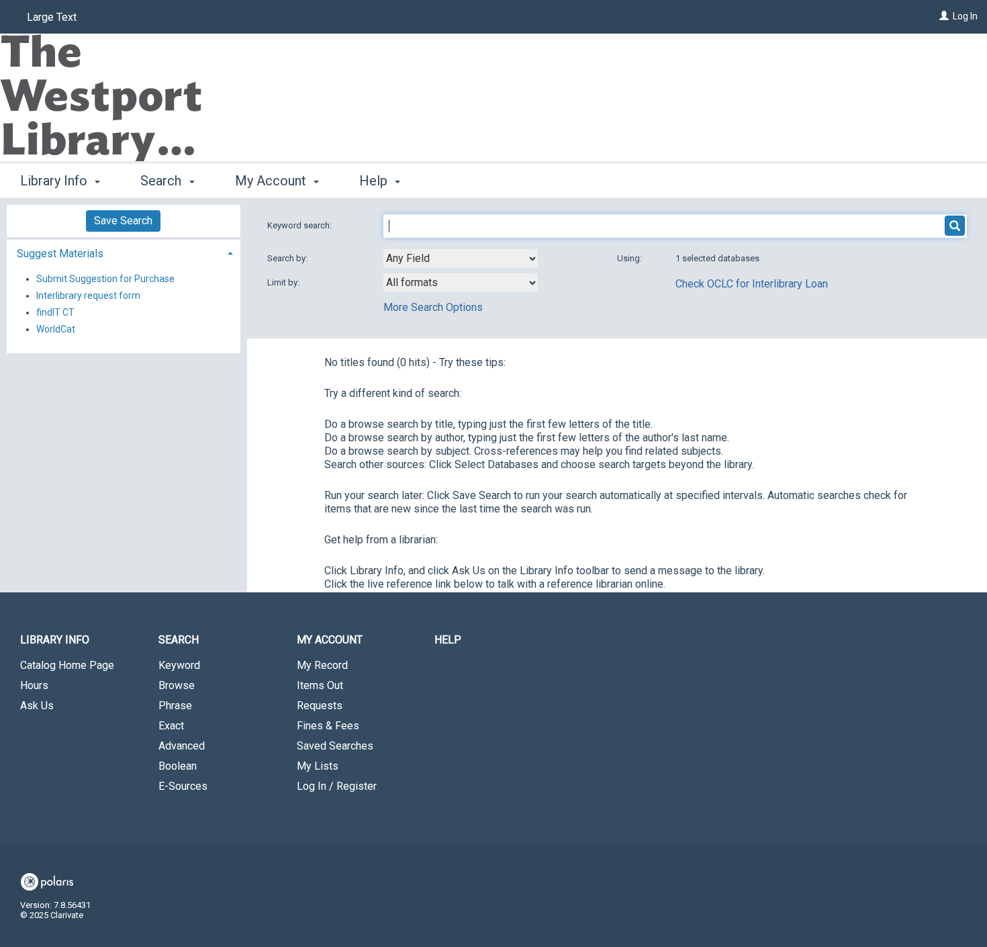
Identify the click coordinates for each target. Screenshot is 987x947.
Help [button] (375, 181)
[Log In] (944, 16)
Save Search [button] (123, 220)
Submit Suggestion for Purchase (105, 278)
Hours (34, 685)
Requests (319, 705)
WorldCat (55, 329)
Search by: (288, 258)
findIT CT (55, 312)
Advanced (181, 745)
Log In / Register (337, 786)
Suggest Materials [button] (60, 253)
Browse (176, 685)
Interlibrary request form (88, 295)
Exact (171, 725)
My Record (322, 665)
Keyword (179, 665)
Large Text (52, 17)
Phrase (175, 705)
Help (447, 639)
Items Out (320, 685)
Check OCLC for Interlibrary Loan (751, 283)
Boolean (177, 766)
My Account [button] (272, 181)
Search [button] (162, 181)
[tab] (123, 252)
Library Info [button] (55, 181)
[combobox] (460, 258)
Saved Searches (335, 745)
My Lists (317, 766)
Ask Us (37, 705)
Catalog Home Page (67, 665)
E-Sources (182, 786)
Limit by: (284, 282)
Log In (965, 16)
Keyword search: (300, 225)
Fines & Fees (328, 725)
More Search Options (433, 307)
